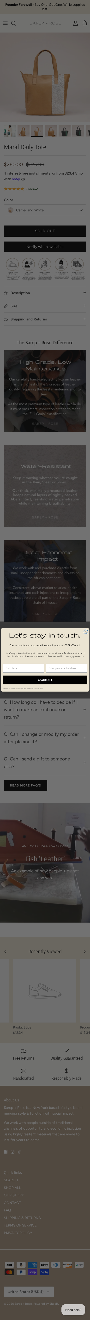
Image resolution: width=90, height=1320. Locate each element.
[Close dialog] (86, 632)
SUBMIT (44, 680)
